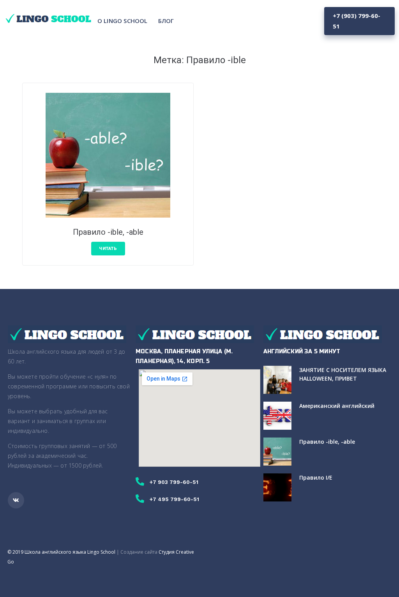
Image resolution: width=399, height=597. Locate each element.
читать (108, 248)
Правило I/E (315, 477)
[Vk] (16, 500)
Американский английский (336, 405)
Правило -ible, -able (108, 232)
